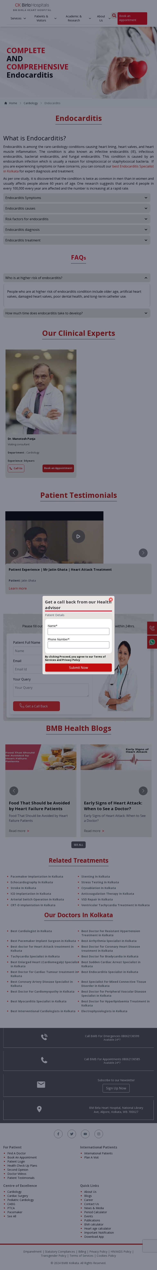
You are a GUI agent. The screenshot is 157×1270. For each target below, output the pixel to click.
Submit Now (78, 667)
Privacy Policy (71, 660)
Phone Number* (59, 639)
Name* (52, 626)
